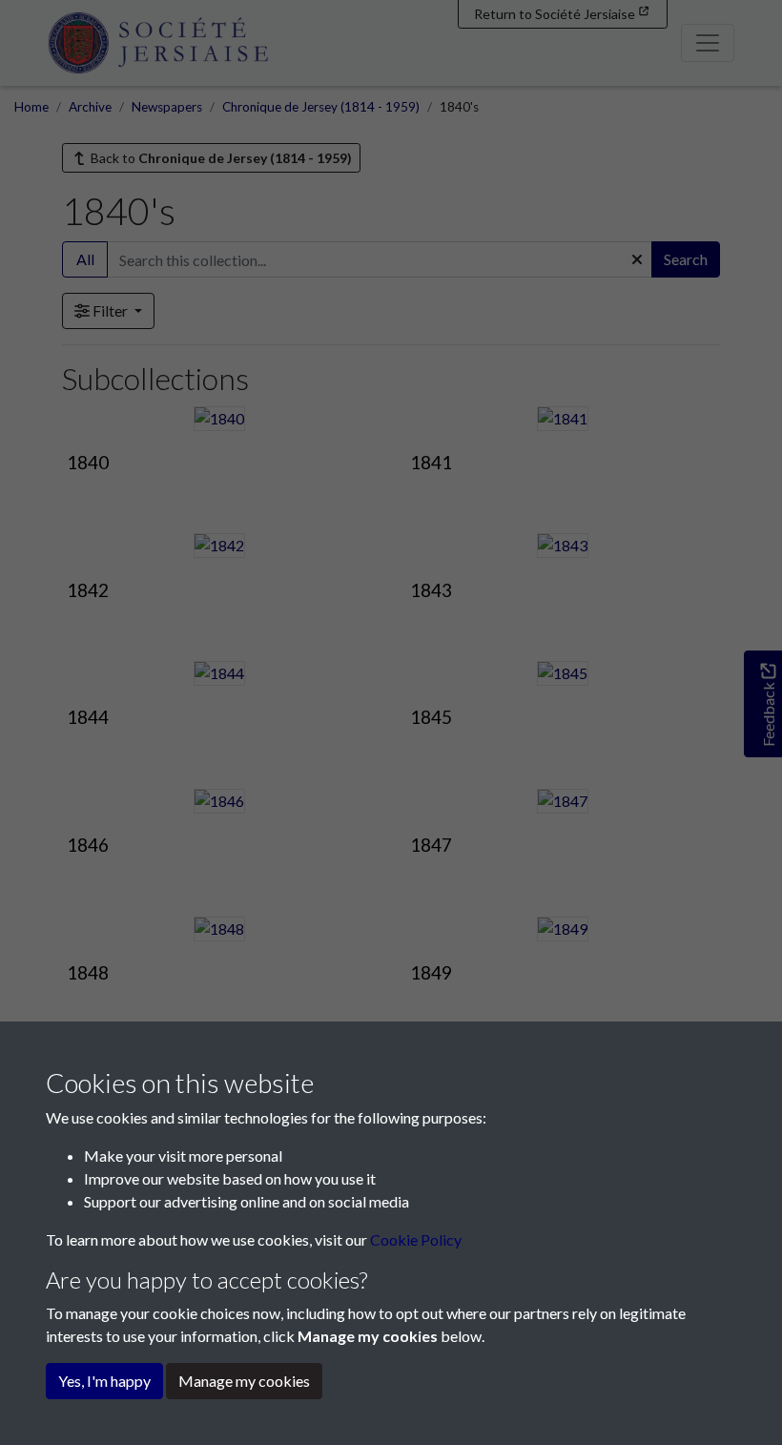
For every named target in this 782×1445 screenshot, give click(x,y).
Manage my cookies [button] (244, 1381)
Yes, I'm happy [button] (104, 1381)
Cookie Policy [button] (416, 1239)
